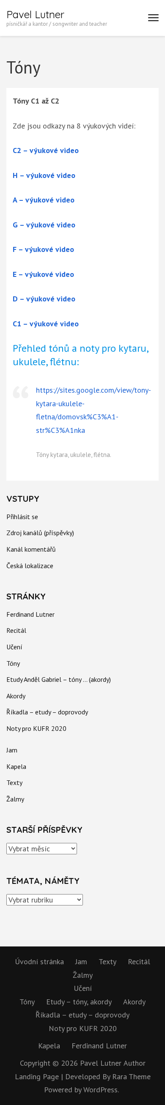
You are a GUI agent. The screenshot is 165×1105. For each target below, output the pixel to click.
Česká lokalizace (29, 565)
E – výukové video (43, 274)
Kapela (16, 766)
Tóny (13, 663)
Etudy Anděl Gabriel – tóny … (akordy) (58, 679)
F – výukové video (43, 249)
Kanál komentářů (31, 549)
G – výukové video (44, 225)
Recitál (16, 630)
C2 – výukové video (46, 150)
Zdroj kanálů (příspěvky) (40, 532)
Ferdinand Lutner (30, 614)
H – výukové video (44, 175)
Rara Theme (131, 1076)
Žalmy (15, 799)
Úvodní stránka (39, 961)
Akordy (15, 696)
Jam (11, 750)
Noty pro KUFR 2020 (36, 728)
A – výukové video (43, 200)
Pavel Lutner (35, 14)
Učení (14, 647)
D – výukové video (44, 299)
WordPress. (101, 1089)
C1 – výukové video (46, 323)
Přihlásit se (22, 516)
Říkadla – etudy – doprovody (47, 712)
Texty (14, 782)
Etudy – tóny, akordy (79, 1002)
